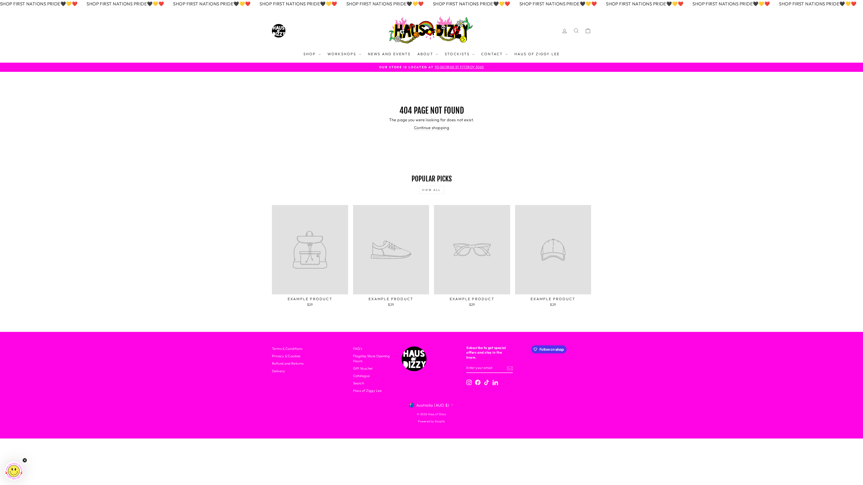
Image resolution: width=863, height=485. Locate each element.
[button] (13, 471)
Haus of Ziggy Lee (367, 390)
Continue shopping (431, 127)
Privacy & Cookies (286, 356)
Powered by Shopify (431, 421)
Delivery (278, 371)
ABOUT (426, 54)
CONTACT (492, 54)
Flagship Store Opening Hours (371, 358)
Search (358, 383)
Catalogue (361, 376)
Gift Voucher (363, 368)
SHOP (310, 54)
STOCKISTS (458, 54)
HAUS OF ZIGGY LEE (537, 54)
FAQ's (357, 348)
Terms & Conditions (287, 348)
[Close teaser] (24, 460)
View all (431, 190)
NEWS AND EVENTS (389, 54)
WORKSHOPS (342, 54)
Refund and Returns (287, 363)
